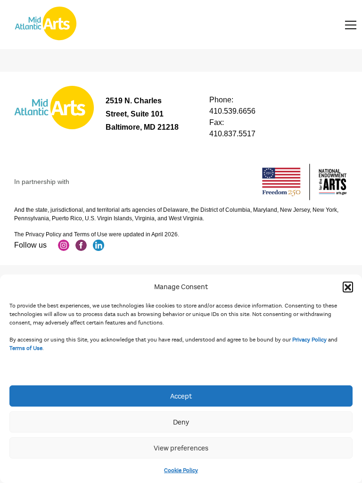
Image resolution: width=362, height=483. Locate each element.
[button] (348, 286)
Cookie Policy (181, 470)
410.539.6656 (232, 111)
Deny (181, 422)
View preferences (181, 448)
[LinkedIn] (98, 245)
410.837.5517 (232, 134)
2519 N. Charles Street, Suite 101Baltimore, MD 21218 (142, 114)
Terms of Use (25, 348)
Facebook (81, 245)
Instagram (63, 245)
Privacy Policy (309, 339)
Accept (181, 396)
